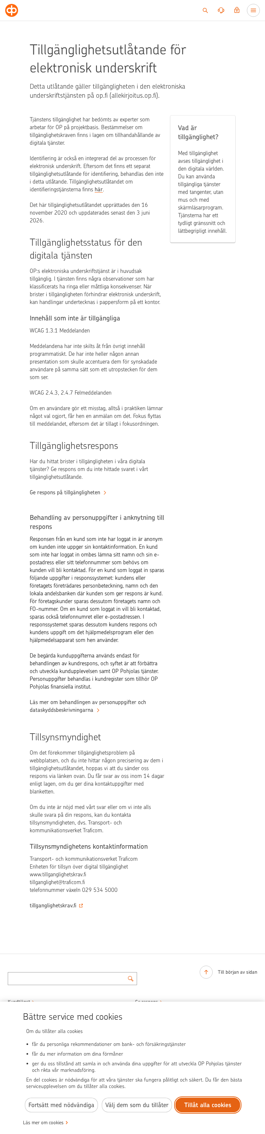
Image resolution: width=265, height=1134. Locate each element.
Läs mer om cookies (43, 1123)
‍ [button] (53, 905)
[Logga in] (237, 10)
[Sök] (205, 10)
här (99, 189)
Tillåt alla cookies (207, 1105)
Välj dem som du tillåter (136, 1105)
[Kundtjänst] (221, 10)
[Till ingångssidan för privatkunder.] (11, 10)
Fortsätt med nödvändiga (61, 1105)
